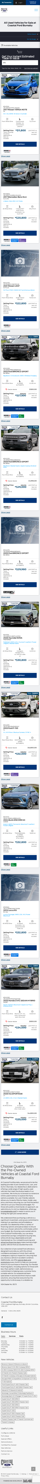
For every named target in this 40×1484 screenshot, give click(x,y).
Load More (22, 1152)
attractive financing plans (11, 1242)
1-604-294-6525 (14, 1311)
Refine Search (32, 34)
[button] (6, 2)
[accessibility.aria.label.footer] (30, 1481)
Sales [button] (3, 1336)
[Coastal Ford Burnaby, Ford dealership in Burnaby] (5, 10)
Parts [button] (21, 1336)
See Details (20, 144)
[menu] (36, 10)
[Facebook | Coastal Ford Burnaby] (2, 1318)
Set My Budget (31, 39)
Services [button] (12, 1336)
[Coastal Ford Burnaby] (7, 1463)
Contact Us (9, 1325)
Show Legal (5, 156)
